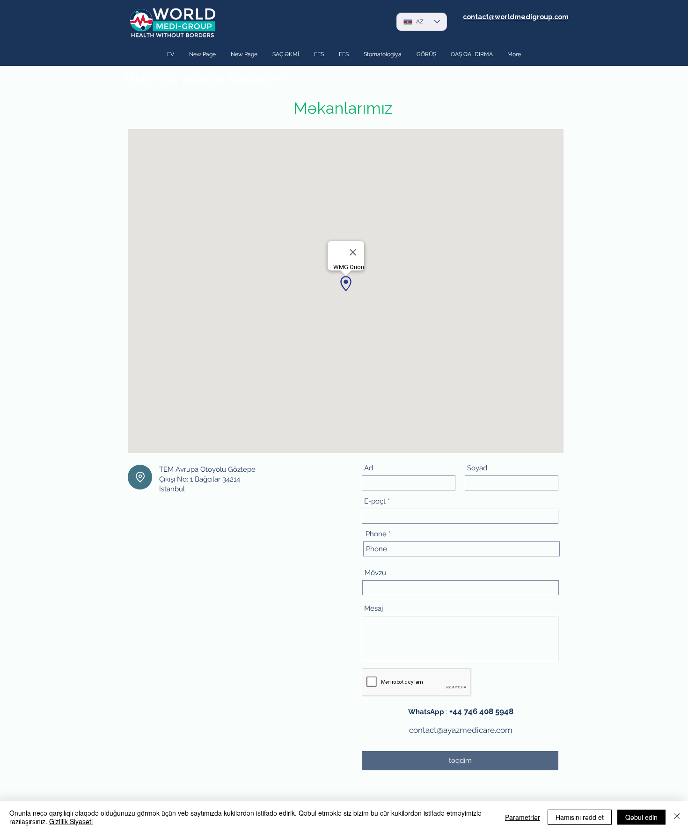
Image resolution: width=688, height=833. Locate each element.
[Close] (676, 817)
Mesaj (373, 608)
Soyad (477, 468)
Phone (376, 534)
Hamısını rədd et (580, 817)
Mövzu (375, 573)
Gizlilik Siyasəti (71, 821)
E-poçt (375, 501)
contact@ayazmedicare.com (460, 730)
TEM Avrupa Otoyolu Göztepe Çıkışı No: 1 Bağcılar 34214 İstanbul (207, 479)
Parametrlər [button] (522, 817)
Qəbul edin (641, 817)
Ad (368, 468)
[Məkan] (140, 477)
